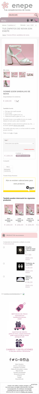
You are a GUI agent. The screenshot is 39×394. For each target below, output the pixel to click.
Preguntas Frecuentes (19, 367)
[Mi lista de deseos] (31, 21)
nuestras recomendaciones (12, 294)
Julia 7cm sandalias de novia (30, 220)
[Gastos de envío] (19, 322)
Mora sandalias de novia (8, 220)
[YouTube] (27, 359)
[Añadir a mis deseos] (16, 101)
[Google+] (17, 359)
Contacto (19, 375)
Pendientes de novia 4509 (29, 264)
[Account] (28, 21)
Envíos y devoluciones (19, 366)
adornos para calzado (19, 125)
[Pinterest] (21, 359)
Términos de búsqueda (19, 372)
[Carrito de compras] (36, 21)
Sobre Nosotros (19, 364)
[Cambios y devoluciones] (19, 339)
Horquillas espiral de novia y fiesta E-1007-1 (30, 249)
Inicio (4, 35)
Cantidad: (18, 153)
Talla (6, 140)
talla (11, 133)
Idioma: (4, 25)
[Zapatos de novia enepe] (17, 2)
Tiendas (19, 377)
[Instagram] (24, 359)
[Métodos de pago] (19, 303)
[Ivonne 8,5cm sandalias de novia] (19, 54)
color (16, 133)
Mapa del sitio (19, 370)
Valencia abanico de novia (28, 277)
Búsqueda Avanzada (19, 374)
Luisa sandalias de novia (19, 220)
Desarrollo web (19, 379)
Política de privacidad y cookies (19, 369)
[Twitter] (13, 359)
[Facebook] (10, 359)
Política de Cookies (27, 392)
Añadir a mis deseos (29, 258)
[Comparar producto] (18, 101)
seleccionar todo (9, 243)
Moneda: (23, 25)
